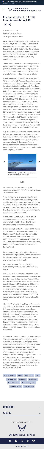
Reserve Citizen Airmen (13, 383)
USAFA (31, 376)
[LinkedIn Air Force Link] (16, 440)
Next (40, 163)
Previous (5, 163)
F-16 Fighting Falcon (11, 379)
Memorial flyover (22, 379)
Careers (7, 412)
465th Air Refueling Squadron (28, 383)
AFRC (26, 376)
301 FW (38, 376)
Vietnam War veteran (29, 386)
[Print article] (5, 24)
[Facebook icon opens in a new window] (10, 440)
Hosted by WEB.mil (22, 446)
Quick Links (8, 407)
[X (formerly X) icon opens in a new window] (22, 440)
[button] (9, 4)
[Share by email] (9, 24)
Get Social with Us (22, 422)
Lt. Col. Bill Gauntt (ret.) (9, 376)
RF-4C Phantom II (33, 379)
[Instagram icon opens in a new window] (27, 440)
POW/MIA (20, 376)
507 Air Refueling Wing (15, 386)
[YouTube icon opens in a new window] (33, 440)
